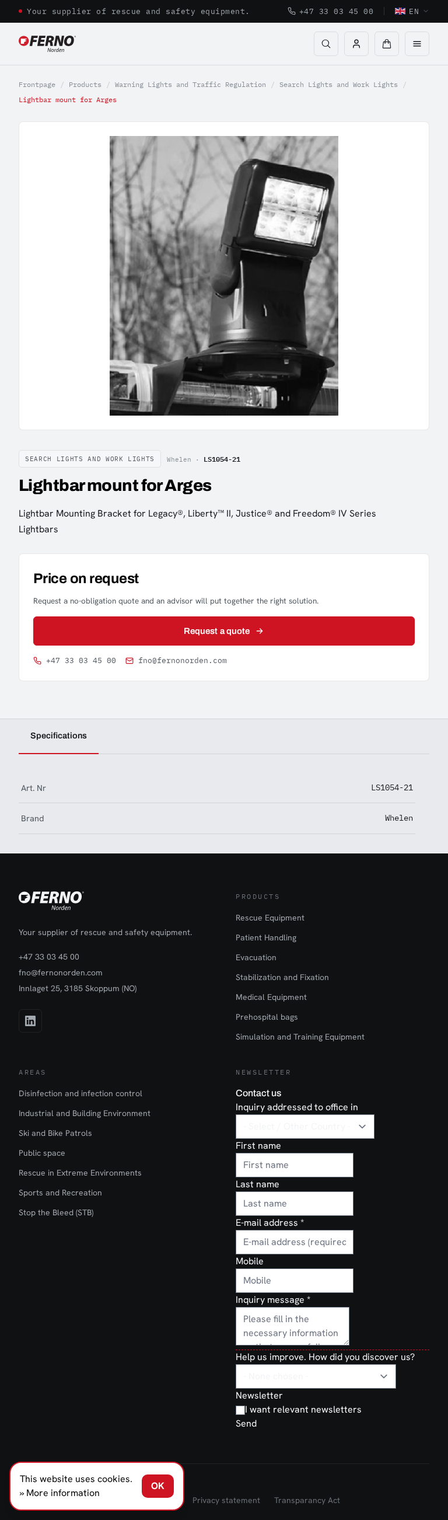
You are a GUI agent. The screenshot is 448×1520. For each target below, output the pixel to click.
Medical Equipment (271, 997)
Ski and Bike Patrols (55, 1133)
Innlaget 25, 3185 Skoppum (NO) (77, 988)
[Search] (326, 44)
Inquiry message (273, 1300)
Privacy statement (226, 1500)
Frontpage (37, 84)
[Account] (356, 44)
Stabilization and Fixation (282, 977)
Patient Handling (266, 937)
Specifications (58, 735)
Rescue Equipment (270, 917)
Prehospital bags (267, 1017)
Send (246, 1423)
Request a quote (217, 631)
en (414, 11)
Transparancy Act (307, 1500)
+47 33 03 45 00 (336, 11)
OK (157, 1486)
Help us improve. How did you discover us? (325, 1357)
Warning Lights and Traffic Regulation (190, 84)
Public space (42, 1153)
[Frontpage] (47, 44)
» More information (60, 1493)
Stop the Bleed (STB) (56, 1212)
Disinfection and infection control (80, 1093)
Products (85, 84)
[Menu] (417, 44)
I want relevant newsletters (303, 1409)
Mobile (250, 1261)
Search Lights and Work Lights (338, 84)
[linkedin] (30, 1021)
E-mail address (270, 1222)
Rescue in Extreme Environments (80, 1172)
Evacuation (256, 957)
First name (258, 1145)
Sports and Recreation (60, 1192)
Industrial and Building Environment (84, 1113)
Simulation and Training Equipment (300, 1036)
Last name (257, 1184)
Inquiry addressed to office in (297, 1107)
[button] (386, 44)
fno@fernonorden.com (182, 660)
